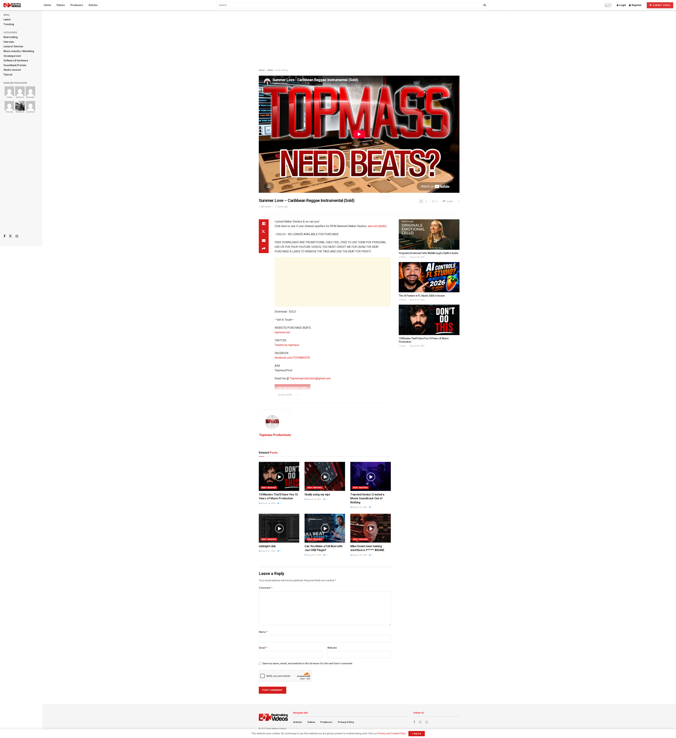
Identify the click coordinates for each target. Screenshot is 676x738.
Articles (93, 5)
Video (270, 70)
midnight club (267, 546)
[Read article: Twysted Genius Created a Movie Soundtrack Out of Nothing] (370, 476)
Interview (9, 41)
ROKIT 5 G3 (370, 399)
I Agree (416, 733)
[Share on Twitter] (264, 232)
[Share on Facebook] (264, 223)
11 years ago (281, 206)
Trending (9, 24)
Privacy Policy (346, 722)
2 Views (402, 257)
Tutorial (8, 74)
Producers (76, 5)
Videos (61, 5)
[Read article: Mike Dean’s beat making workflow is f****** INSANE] (370, 528)
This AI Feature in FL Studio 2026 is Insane (422, 295)
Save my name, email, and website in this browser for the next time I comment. (307, 663)
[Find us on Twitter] (10, 236)
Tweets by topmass (287, 345)
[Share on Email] (264, 240)
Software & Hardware (16, 60)
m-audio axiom (314, 399)
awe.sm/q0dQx (377, 226)
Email (263, 647)
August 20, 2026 (359, 555)
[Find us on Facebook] (4, 236)
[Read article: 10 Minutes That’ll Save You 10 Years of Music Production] (279, 476)
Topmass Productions (275, 435)
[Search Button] (485, 5)
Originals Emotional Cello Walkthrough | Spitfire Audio (428, 253)
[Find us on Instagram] (16, 236)
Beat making (11, 37)
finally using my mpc (317, 494)
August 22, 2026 (359, 507)
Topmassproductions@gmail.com (310, 378)
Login (622, 5)
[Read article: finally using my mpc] (325, 476)
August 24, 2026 (267, 503)
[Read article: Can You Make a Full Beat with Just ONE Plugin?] (325, 528)
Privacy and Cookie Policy (392, 733)
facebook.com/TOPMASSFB (292, 357)
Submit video (661, 5)
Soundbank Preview (15, 65)
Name (263, 632)
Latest (7, 19)
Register (636, 5)
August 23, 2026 (313, 499)
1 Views (402, 346)
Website (332, 647)
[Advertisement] (21, 176)
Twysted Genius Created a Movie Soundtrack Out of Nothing (367, 498)
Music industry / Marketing (19, 51)
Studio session (12, 69)
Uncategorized (12, 56)
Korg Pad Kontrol (292, 399)
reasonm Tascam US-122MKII (342, 399)
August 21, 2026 (267, 551)
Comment (266, 587)
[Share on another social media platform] (264, 249)
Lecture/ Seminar (13, 46)
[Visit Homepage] (19, 5)
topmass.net (282, 332)
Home (47, 5)
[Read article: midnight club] (279, 528)
